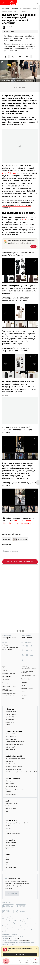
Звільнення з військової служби (16, 759)
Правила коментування (28, 675)
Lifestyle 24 (5, 8)
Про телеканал (6, 676)
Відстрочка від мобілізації (14, 769)
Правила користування (9, 686)
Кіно (7, 801)
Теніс (7, 862)
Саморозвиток (10, 831)
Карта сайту (24, 695)
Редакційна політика (8, 673)
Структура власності (27, 688)
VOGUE (24, 219)
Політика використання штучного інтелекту (9, 694)
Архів (23, 692)
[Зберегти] (35, 56)
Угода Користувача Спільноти (27, 672)
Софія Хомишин (12, 27)
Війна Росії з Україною (14, 731)
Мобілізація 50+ (11, 761)
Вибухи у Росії (10, 747)
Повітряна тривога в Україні (15, 742)
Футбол (8, 859)
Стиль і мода (14, 8)
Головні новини (11, 711)
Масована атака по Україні (14, 744)
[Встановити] (20, 951)
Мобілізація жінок (11, 764)
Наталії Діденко (9, 173)
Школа (8, 825)
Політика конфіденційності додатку (29, 667)
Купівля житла (10, 845)
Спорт (8, 854)
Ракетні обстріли (11, 734)
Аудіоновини (10, 722)
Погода (8, 725)
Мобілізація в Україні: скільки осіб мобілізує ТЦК (21, 772)
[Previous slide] (5, 268)
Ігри (22, 698)
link (22, 645)
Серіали (8, 814)
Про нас (4, 667)
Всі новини (10, 709)
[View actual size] (30, 260)
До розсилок (12, 893)
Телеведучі (5, 679)
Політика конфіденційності (7, 690)
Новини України (11, 714)
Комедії (8, 811)
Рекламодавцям (7, 683)
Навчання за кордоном (13, 833)
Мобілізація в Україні (14, 756)
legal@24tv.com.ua (25, 940)
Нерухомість (10, 840)
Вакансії (23, 685)
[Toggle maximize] (35, 260)
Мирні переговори (11, 739)
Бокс (7, 857)
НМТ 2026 (8, 828)
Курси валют (10, 783)
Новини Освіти (11, 820)
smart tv (8, 911)
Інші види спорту (11, 867)
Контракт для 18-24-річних (14, 766)
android (8, 906)
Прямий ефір (10, 717)
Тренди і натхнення (12, 848)
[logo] (12, 3)
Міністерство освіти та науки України (17, 823)
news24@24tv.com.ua (9, 638)
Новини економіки (13, 778)
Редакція (5, 670)
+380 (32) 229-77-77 (13, 938)
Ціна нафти (9, 781)
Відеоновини (10, 719)
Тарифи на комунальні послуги (16, 789)
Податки (8, 791)
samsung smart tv (21, 911)
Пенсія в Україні (11, 794)
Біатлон (8, 865)
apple (21, 906)
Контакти (24, 682)
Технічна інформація (27, 679)
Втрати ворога (10, 750)
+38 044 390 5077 (26, 638)
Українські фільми (11, 806)
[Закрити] (36, 948)
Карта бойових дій (11, 736)
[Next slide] (34, 268)
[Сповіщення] (37, 3)
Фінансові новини (11, 786)
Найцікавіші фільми (12, 803)
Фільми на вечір (11, 808)
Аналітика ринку (11, 842)
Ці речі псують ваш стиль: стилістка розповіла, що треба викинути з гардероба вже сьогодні (18, 204)
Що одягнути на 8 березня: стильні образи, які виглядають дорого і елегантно (29, 8)
